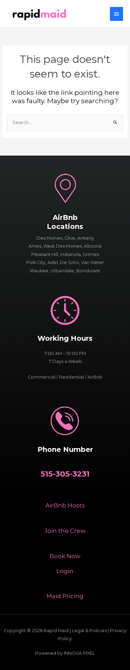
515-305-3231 (65, 474)
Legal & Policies (89, 630)
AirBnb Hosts (65, 505)
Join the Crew (65, 530)
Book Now (65, 556)
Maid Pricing (65, 596)
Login (65, 571)
